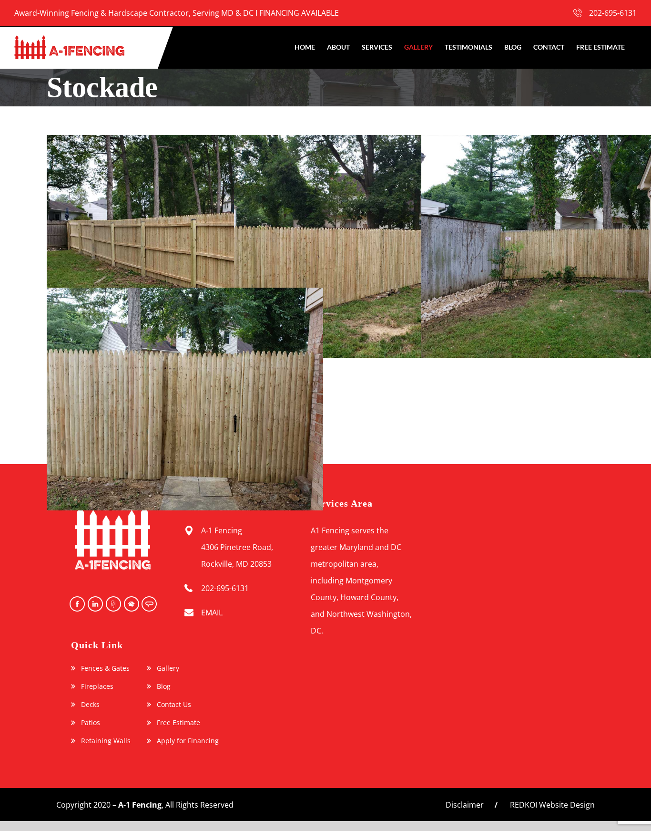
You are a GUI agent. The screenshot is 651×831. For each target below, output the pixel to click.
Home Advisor (131, 604)
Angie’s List (149, 604)
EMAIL (212, 612)
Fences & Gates (105, 668)
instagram (94, 604)
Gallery (168, 668)
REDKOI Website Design (552, 805)
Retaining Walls (106, 741)
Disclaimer (465, 805)
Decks (90, 704)
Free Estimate (178, 722)
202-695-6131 (613, 13)
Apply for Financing (188, 741)
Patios (90, 722)
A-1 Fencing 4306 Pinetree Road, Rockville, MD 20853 (237, 547)
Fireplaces (97, 686)
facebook (76, 604)
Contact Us (174, 704)
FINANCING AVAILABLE (299, 13)
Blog (164, 686)
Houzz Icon (112, 604)
